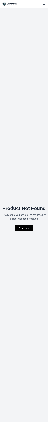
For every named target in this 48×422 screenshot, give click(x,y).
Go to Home (24, 228)
